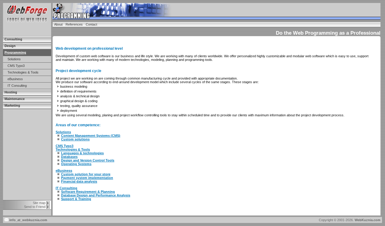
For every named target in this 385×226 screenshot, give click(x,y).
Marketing (12, 105)
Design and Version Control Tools (87, 160)
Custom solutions (75, 139)
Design (10, 46)
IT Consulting (17, 85)
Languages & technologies (82, 153)
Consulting (13, 39)
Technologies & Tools (23, 72)
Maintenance (15, 99)
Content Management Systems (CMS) (90, 135)
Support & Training (76, 199)
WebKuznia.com (367, 220)
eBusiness (15, 79)
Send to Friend (34, 207)
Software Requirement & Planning (88, 191)
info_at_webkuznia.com (27, 220)
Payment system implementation (87, 178)
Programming (15, 52)
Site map (39, 203)
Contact (91, 24)
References (74, 24)
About (58, 24)
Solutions (14, 59)
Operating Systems (76, 164)
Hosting (11, 92)
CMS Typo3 (16, 65)
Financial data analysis (79, 181)
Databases (69, 157)
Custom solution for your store (85, 174)
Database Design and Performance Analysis (95, 195)
